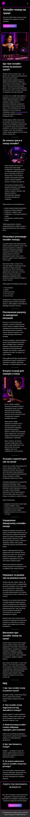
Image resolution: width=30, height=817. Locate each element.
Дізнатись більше (10, 26)
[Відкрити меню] (27, 3)
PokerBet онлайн (21, 112)
